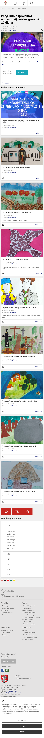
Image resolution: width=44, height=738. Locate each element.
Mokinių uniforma (28, 639)
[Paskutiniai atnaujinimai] (23, 3)
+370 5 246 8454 (12, 691)
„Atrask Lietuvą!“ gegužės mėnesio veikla (16, 167)
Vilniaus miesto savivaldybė (23, 678)
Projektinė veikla (6, 635)
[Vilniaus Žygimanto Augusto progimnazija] (5, 3)
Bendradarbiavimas (7, 615)
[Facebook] (2, 670)
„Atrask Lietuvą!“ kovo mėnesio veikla (15, 259)
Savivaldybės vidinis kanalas (14, 596)
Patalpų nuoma (27, 621)
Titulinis (3, 8)
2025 (8, 554)
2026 (8, 525)
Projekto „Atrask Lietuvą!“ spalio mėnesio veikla (18, 491)
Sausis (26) (10, 548)
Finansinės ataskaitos (8, 630)
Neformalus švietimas (29, 612)
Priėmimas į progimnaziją (30, 637)
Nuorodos (26, 630)
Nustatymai (22, 720)
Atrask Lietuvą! (21, 8)
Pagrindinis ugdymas (29, 606)
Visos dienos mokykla (29, 615)
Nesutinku (22, 726)
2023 (8, 564)
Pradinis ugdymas (28, 608)
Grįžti (7, 83)
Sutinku (22, 732)
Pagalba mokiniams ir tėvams (31, 617)
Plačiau (37, 133)
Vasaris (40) (11, 545)
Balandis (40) (11, 540)
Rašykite (5, 661)
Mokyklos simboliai (7, 612)
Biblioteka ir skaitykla (29, 624)
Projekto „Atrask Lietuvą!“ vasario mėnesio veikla (19, 308)
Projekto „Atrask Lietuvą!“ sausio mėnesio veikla (18, 356)
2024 (8, 559)
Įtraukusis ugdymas (28, 610)
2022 (8, 569)
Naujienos (11, 8)
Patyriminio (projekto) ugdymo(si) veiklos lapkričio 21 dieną (20, 121)
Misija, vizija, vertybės (8, 608)
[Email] (7, 670)
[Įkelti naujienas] (15, 3)
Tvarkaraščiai (9, 591)
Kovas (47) (10, 543)
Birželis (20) (11, 534)
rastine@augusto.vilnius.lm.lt (12, 693)
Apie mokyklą (6, 606)
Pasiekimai (5, 610)
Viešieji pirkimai (6, 632)
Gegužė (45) (10, 537)
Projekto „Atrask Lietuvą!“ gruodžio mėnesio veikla (19, 401)
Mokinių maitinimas (28, 619)
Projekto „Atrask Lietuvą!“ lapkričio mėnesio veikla (19, 446)
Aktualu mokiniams (28, 635)
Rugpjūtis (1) (11, 531)
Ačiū (21, 72)
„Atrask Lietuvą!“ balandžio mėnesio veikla (16, 212)
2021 (8, 574)
